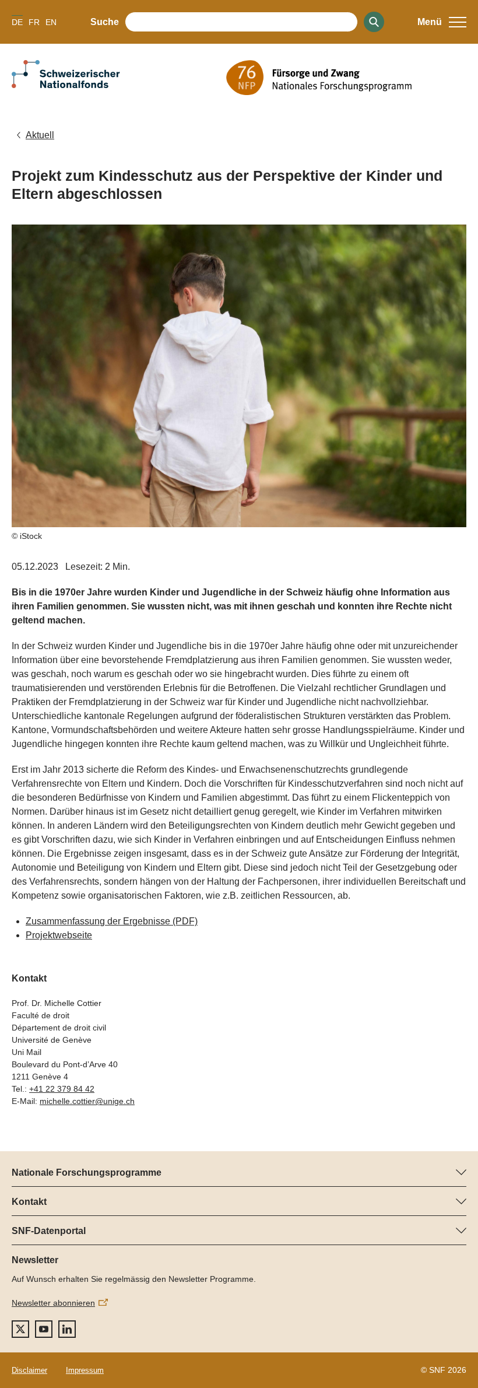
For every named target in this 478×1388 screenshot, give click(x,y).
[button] (441, 22)
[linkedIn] (67, 1329)
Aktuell (40, 135)
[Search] (374, 22)
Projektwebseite (59, 935)
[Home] (346, 77)
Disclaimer (29, 1370)
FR (34, 22)
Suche (104, 22)
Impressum (85, 1370)
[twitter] (20, 1329)
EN (51, 22)
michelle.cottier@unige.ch (87, 1101)
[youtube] (43, 1329)
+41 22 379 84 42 (61, 1088)
